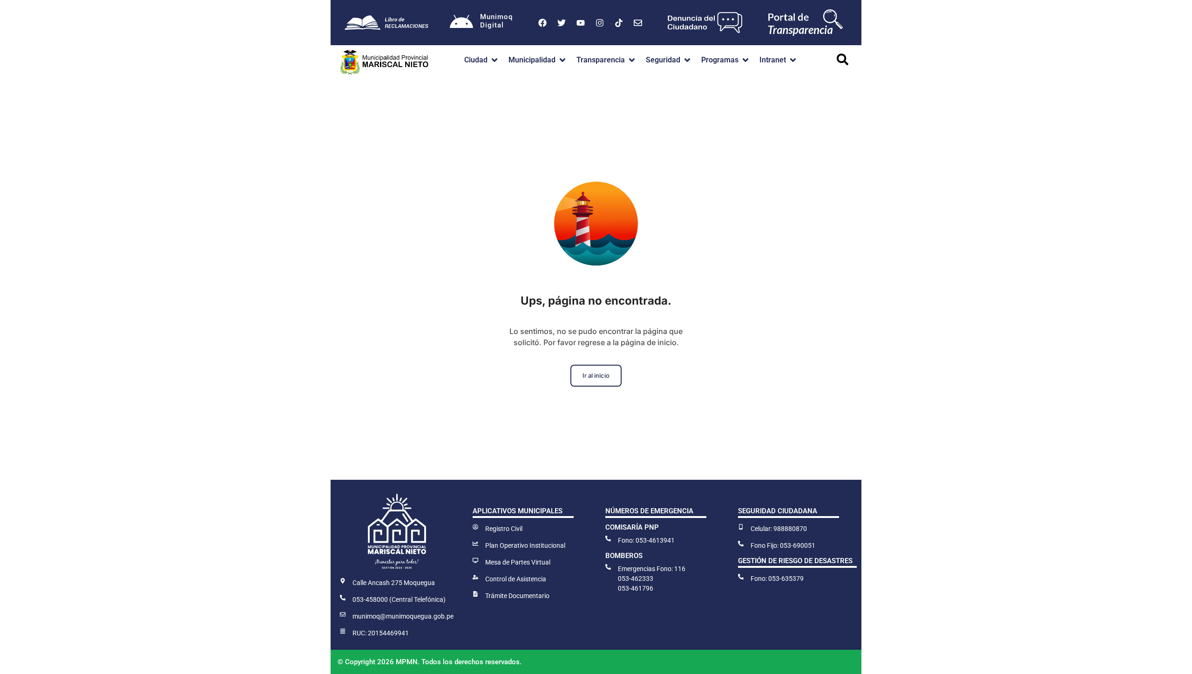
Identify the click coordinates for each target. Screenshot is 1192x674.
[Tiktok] (618, 22)
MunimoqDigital (496, 21)
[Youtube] (580, 22)
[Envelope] (638, 22)
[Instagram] (599, 22)
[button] (482, 60)
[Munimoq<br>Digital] (461, 22)
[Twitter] (561, 22)
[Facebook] (542, 22)
